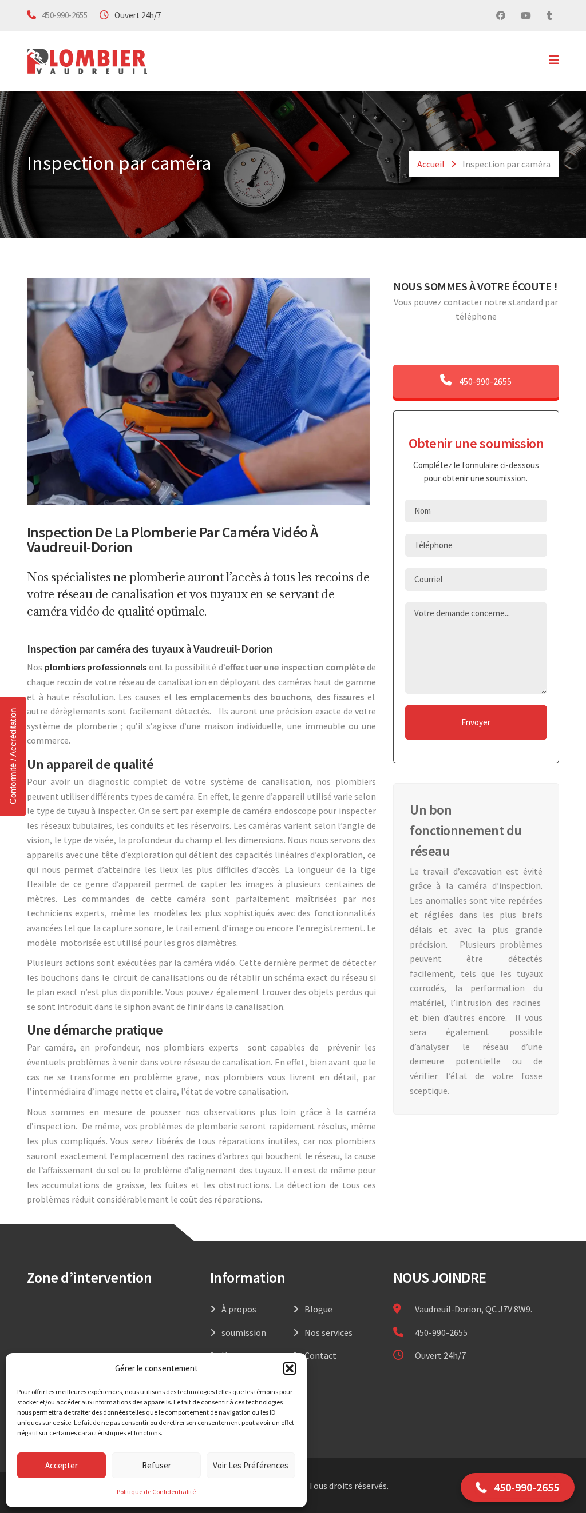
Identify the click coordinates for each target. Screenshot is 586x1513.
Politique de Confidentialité (156, 1491)
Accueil (431, 164)
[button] (289, 1368)
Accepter (61, 1465)
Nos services (328, 1332)
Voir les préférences (250, 1465)
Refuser (156, 1465)
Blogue (318, 1309)
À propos (238, 1309)
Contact (320, 1355)
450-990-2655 (65, 15)
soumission (243, 1332)
